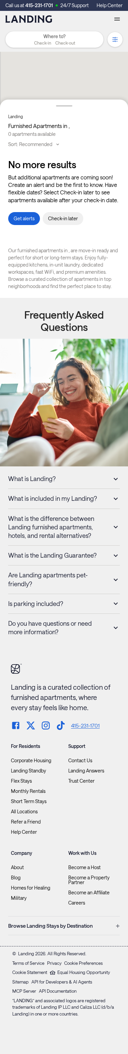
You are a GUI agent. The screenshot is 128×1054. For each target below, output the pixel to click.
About (17, 867)
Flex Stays (21, 781)
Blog (15, 877)
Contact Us (80, 760)
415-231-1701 (39, 5)
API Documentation (57, 991)
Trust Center (81, 781)
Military (19, 898)
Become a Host (84, 867)
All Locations (24, 811)
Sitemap (20, 982)
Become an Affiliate (89, 892)
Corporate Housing (31, 760)
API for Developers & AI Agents (61, 982)
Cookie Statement (29, 972)
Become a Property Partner (89, 880)
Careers (76, 902)
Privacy (54, 963)
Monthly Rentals (28, 791)
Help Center (110, 5)
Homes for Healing (30, 887)
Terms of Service (28, 963)
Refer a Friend (26, 821)
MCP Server (24, 991)
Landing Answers (86, 770)
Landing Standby (28, 770)
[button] (54, 42)
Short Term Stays (28, 801)
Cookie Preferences (83, 963)
